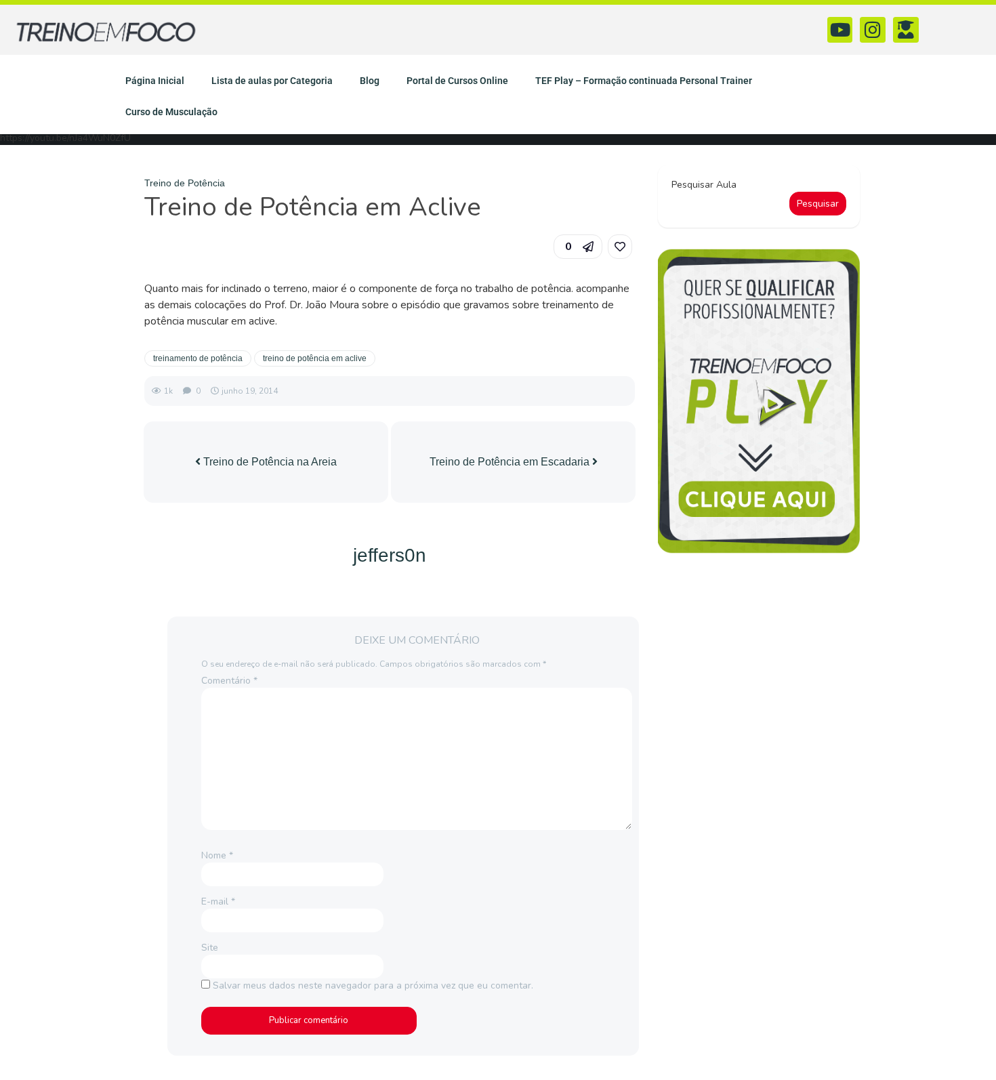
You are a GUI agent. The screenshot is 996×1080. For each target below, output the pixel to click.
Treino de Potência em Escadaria (511, 462)
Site (209, 947)
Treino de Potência (184, 183)
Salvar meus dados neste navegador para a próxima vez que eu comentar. (373, 985)
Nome (217, 855)
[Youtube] (840, 30)
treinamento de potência (198, 358)
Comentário (229, 680)
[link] (620, 246)
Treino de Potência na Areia (269, 462)
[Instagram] (873, 30)
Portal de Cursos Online (457, 80)
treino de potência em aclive (315, 358)
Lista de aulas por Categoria (272, 80)
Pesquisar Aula (703, 184)
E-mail (218, 901)
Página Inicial (154, 80)
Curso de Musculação (171, 111)
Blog (369, 80)
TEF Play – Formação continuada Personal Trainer (643, 80)
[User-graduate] (906, 30)
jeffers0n (389, 555)
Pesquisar (818, 203)
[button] (578, 246)
